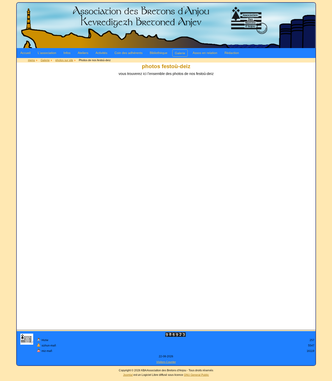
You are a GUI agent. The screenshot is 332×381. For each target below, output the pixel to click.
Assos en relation (205, 53)
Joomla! (128, 374)
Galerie (180, 53)
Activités (101, 53)
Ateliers (83, 53)
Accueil (25, 53)
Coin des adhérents (129, 53)
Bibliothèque (158, 53)
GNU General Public (196, 374)
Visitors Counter (166, 362)
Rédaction (231, 53)
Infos (66, 53)
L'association (47, 53)
